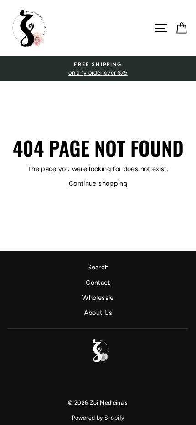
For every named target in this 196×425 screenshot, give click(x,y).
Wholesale (97, 297)
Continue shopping (98, 183)
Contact (98, 282)
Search (97, 267)
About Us (98, 313)
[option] (98, 69)
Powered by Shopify (98, 418)
